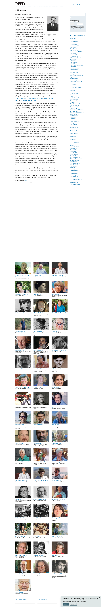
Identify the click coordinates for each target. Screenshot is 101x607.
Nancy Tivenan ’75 (74, 176)
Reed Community (38, 6)
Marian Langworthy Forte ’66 (76, 51)
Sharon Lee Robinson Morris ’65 (76, 75)
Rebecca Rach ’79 (74, 117)
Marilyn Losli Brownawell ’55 (76, 81)
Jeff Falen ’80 (72, 139)
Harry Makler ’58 (73, 54)
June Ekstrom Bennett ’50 (75, 86)
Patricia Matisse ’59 (74, 182)
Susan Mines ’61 (73, 148)
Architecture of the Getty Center (28, 100)
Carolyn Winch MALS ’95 (75, 137)
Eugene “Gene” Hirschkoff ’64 (76, 77)
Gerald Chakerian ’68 (74, 121)
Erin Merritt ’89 (73, 59)
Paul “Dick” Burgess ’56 (75, 80)
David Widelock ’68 (74, 50)
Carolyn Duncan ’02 (74, 93)
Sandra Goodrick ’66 (74, 99)
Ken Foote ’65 (73, 145)
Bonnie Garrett (73, 38)
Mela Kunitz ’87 (73, 60)
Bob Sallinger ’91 (73, 169)
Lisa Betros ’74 (73, 118)
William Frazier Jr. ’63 (74, 178)
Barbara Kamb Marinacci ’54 (76, 158)
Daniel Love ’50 (73, 84)
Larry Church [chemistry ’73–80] (76, 135)
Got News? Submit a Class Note (23, 602)
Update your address (43, 602)
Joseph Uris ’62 (73, 53)
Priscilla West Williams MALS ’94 (76, 65)
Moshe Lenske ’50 (73, 133)
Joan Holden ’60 (73, 90)
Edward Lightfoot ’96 (74, 170)
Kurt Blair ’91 (72, 172)
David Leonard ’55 (74, 106)
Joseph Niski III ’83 (74, 72)
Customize (73, 604)
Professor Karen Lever (74, 39)
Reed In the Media (59, 6)
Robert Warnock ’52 (74, 161)
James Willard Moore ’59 (75, 181)
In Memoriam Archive (75, 184)
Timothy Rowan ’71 (74, 120)
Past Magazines (48, 6)
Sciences (29, 6)
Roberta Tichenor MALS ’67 (75, 143)
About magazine (21, 601)
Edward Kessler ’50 (74, 83)
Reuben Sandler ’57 (74, 154)
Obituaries (20, 10)
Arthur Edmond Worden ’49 (75, 163)
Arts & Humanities (20, 6)
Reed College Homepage (21, 599)
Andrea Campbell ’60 (74, 129)
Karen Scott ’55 (73, 37)
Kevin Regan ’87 (73, 71)
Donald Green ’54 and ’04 (75, 111)
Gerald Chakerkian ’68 (74, 142)
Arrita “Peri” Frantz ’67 (74, 97)
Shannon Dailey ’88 (74, 69)
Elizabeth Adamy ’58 (74, 78)
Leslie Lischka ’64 (73, 124)
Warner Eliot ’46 (73, 167)
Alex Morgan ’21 (73, 91)
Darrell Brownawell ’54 (74, 160)
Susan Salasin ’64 (73, 100)
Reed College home (81, 4)
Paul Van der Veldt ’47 (74, 164)
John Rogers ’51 (73, 108)
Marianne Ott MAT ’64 (74, 146)
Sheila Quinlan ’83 (74, 74)
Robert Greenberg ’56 (74, 105)
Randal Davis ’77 (73, 48)
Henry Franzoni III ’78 (74, 45)
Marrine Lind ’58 (73, 152)
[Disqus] (36, 203)
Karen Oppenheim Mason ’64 (76, 123)
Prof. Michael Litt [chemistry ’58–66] (77, 112)
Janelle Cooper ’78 (74, 47)
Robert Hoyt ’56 (73, 155)
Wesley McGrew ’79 (74, 44)
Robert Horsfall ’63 (74, 127)
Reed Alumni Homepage (43, 601)
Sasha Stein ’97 (73, 136)
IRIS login (75, 4)
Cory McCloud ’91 (73, 66)
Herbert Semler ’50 (74, 56)
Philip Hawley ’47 (73, 166)
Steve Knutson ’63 (73, 126)
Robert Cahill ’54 (73, 130)
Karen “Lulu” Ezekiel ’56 (75, 157)
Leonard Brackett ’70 (74, 96)
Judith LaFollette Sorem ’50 (75, 57)
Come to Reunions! (42, 599)
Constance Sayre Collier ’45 (75, 87)
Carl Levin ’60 (73, 149)
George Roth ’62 (73, 102)
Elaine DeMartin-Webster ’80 (76, 42)
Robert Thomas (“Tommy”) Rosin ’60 (77, 35)
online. (25, 180)
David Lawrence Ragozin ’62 (76, 179)
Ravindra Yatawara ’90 (74, 68)
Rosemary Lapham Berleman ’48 (76, 109)
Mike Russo (72, 63)
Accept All (66, 604)
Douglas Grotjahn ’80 (74, 175)
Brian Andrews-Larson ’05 (75, 114)
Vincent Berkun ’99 (74, 115)
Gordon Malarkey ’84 (74, 173)
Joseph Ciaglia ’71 (74, 140)
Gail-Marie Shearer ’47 (74, 132)
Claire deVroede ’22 (74, 41)
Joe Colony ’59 (73, 151)
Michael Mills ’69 (73, 88)
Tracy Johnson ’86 (73, 94)
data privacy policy (81, 601)
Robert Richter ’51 (73, 62)
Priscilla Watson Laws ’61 (75, 103)
